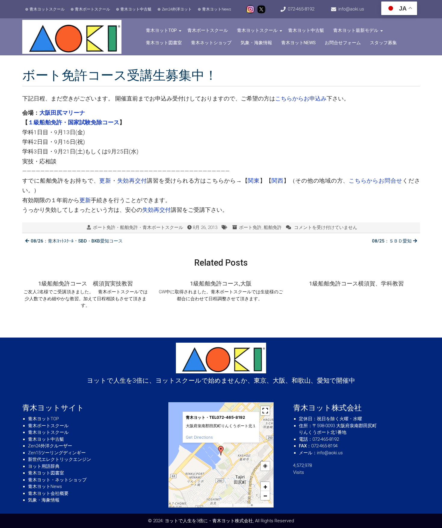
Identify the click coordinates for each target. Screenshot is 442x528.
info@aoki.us (351, 9)
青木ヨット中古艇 (136, 9)
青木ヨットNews (216, 9)
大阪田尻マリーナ (62, 112)
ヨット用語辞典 (44, 466)
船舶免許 (273, 227)
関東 (254, 180)
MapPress (226, 505)
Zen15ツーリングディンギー (57, 452)
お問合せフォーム (343, 42)
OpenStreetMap (262, 505)
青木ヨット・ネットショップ (57, 480)
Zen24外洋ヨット (177, 9)
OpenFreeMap (242, 505)
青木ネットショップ (211, 42)
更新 (105, 180)
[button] (221, 450)
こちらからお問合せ (375, 180)
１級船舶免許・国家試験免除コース (73, 122)
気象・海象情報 (256, 42)
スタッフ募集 (383, 42)
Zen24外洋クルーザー (50, 446)
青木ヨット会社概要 (48, 493)
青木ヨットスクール (47, 9)
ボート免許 (250, 227)
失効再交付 (132, 180)
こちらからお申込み (301, 98)
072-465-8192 (301, 9)
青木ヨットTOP (161, 30)
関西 (278, 180)
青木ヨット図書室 (164, 42)
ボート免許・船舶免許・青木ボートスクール (138, 227)
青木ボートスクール (92, 9)
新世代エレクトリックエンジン (59, 459)
